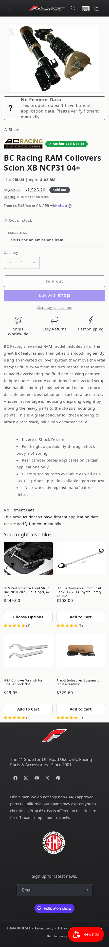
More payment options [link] (54, 307)
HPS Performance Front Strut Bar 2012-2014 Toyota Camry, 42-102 (80, 591)
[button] (10, 8)
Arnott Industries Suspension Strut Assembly (79, 682)
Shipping (10, 197)
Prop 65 (37, 810)
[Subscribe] (86, 890)
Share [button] (14, 129)
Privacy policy (67, 928)
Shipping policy (57, 936)
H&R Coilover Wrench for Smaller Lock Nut (23, 682)
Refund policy (44, 928)
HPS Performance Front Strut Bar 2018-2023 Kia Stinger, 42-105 (27, 591)
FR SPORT (23, 928)
